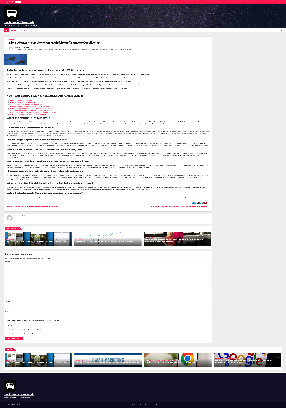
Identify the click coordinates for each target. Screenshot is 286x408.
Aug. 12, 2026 (80, 364)
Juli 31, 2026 (220, 364)
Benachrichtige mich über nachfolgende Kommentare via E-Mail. (24, 329)
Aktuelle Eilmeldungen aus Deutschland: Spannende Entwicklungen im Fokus (34, 206)
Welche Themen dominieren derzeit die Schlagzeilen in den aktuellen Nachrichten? (32, 108)
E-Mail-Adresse (9, 301)
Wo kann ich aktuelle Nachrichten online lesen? (22, 102)
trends (107, 49)
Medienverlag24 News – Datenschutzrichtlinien (144, 404)
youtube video (236, 358)
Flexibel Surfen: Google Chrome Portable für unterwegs (170, 362)
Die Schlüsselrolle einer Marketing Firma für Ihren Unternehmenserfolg (107, 362)
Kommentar (8, 261)
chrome (147, 360)
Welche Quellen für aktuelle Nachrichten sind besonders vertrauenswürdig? (30, 114)
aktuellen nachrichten (39, 49)
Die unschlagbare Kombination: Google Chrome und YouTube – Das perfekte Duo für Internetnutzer (244, 361)
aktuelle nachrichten (29, 49)
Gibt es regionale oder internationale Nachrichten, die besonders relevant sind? (30, 110)
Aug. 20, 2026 (11, 364)
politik (93, 49)
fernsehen (68, 49)
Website (7, 311)
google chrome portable (168, 360)
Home (127, 404)
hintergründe (81, 49)
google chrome (158, 360)
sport (104, 49)
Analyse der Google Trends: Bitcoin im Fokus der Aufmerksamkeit (105, 241)
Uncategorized (12, 39)
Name (7, 292)
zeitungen (124, 49)
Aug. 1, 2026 (150, 364)
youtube (230, 358)
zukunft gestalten (131, 49)
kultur (85, 49)
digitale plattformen (49, 49)
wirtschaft (119, 49)
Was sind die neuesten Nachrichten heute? (21, 100)
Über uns (13, 30)
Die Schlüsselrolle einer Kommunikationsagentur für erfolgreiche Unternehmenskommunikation (174, 240)
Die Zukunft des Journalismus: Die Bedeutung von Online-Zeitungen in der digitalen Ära (179, 206)
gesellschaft (74, 49)
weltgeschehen (112, 49)
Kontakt (23, 30)
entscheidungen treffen (60, 49)
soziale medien (98, 49)
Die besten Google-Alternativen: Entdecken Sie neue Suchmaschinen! (36, 241)
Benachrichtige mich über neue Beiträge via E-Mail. (20, 333)
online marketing (80, 360)
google (152, 360)
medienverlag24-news (23, 47)
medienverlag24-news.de (19, 22)
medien (89, 49)
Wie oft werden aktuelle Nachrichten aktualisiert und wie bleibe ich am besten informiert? (33, 112)
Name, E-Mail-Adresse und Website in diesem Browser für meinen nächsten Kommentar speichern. (33, 320)
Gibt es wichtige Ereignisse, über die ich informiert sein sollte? (26, 104)
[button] (281, 30)
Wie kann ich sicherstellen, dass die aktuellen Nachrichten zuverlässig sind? (30, 106)
